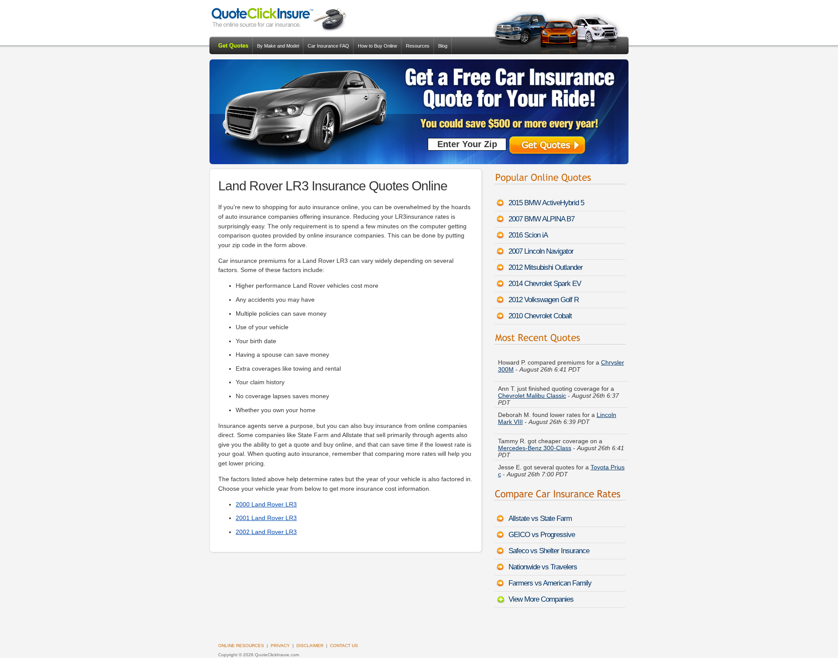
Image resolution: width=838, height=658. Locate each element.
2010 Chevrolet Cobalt (540, 316)
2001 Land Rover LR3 (266, 517)
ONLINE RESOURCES (241, 645)
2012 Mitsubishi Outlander (545, 267)
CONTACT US (344, 645)
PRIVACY (280, 645)
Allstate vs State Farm (540, 518)
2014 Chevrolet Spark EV (544, 283)
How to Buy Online (377, 45)
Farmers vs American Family (549, 583)
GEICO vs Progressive (541, 535)
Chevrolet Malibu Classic (532, 393)
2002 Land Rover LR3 (266, 531)
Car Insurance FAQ (328, 45)
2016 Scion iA (528, 235)
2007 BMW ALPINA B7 (541, 219)
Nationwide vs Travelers (542, 567)
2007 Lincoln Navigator (541, 251)
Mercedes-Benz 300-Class (534, 446)
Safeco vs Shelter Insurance (548, 551)
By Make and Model (278, 45)
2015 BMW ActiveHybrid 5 (546, 203)
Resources (417, 45)
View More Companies (541, 599)
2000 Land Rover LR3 (266, 504)
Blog (442, 45)
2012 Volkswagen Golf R (543, 300)
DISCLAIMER (309, 645)
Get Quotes (233, 45)
